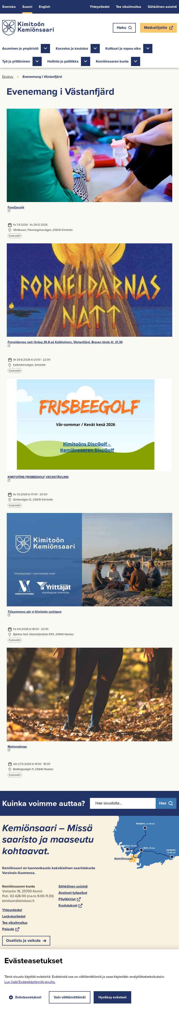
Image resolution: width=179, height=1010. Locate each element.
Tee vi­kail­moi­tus (128, 6)
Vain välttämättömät (70, 997)
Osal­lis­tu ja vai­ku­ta (23, 940)
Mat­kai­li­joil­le (155, 29)
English (44, 6)
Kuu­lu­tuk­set (71, 905)
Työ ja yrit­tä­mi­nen (16, 61)
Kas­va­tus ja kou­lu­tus (72, 48)
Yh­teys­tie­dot (99, 6)
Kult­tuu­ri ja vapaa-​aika (123, 48)
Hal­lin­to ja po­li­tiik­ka (63, 61)
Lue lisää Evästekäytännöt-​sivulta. (29, 981)
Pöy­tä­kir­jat (70, 899)
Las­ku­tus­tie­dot (13, 916)
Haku (121, 27)
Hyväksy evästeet (112, 997)
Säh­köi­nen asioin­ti (162, 6)
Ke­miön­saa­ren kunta (112, 61)
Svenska (9, 6)
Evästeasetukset (28, 997)
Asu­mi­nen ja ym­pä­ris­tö (20, 48)
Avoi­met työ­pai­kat (73, 892)
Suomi (27, 6)
